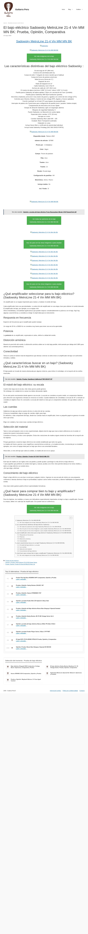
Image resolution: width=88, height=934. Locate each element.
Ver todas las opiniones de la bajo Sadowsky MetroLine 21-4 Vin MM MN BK (40, 526)
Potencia (22, 537)
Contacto (82, 690)
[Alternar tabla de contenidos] (70, 517)
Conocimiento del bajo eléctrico (28, 551)
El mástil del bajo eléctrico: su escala (30, 545)
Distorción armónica (25, 539)
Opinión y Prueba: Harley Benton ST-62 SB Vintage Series (21, 562)
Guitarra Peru (22, 9)
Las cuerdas (23, 547)
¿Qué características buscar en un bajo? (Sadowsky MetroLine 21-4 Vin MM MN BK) (41, 543)
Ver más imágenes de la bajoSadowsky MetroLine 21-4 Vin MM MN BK (44, 57)
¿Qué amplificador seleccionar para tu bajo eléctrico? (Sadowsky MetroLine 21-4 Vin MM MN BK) (44, 533)
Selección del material (26, 549)
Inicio (63, 9)
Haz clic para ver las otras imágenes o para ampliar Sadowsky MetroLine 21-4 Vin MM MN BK (45, 528)
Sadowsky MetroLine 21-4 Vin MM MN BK (44, 41)
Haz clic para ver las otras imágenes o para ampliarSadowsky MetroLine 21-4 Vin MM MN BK (44, 244)
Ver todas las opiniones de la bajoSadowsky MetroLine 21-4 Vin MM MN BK (44, 220)
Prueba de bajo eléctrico (16, 23)
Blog (69, 9)
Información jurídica (55, 690)
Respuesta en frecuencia (26, 535)
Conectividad (23, 541)
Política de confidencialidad (70, 690)
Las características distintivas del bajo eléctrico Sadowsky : (33, 524)
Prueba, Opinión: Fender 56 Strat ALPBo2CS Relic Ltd (20, 564)
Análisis (78, 9)
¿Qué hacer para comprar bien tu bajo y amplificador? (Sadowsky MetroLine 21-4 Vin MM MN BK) (44, 553)
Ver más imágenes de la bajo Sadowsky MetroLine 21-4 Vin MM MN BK (39, 522)
